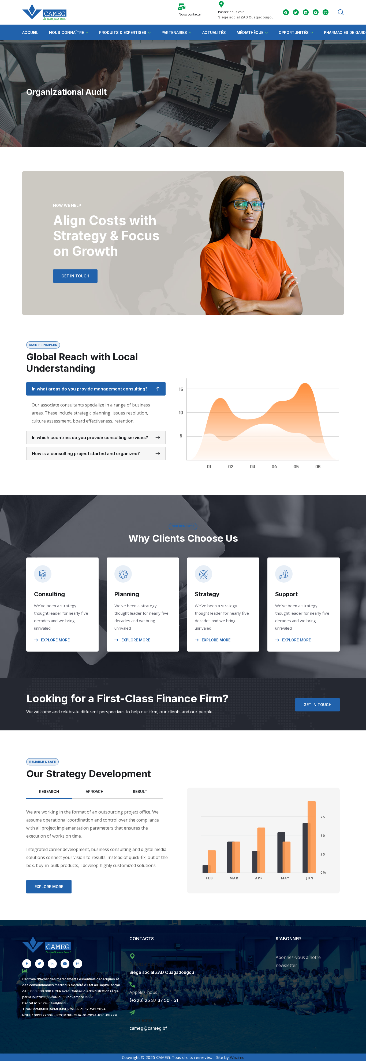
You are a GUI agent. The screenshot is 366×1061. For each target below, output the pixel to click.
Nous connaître (66, 32)
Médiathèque (250, 32)
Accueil (30, 32)
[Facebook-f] (26, 963)
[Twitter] (296, 12)
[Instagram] (77, 963)
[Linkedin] (306, 12)
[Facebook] (286, 12)
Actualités (214, 32)
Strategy (207, 594)
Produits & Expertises (122, 32)
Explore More (55, 640)
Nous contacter (190, 14)
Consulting (49, 594)
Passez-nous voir (231, 12)
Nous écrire (141, 1020)
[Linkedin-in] (52, 963)
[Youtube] (316, 12)
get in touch (75, 276)
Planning (126, 594)
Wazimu (237, 1057)
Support (286, 594)
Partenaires (174, 32)
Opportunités (294, 32)
